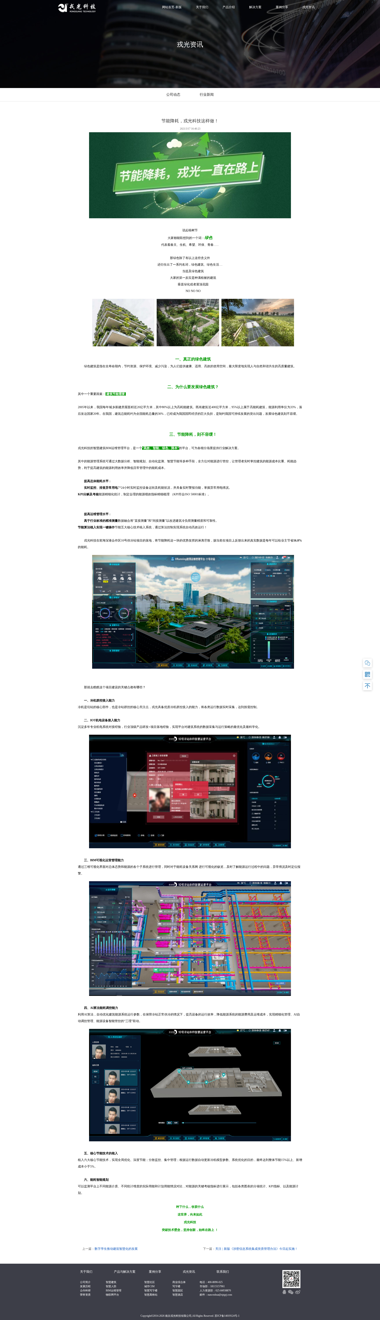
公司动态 (173, 94)
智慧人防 (111, 1286)
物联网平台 (112, 1294)
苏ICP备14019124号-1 (227, 1315)
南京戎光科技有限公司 (178, 1315)
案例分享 (282, 7)
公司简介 (85, 1282)
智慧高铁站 (150, 1294)
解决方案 (255, 7)
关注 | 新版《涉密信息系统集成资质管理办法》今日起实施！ (256, 1248)
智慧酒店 (177, 1294)
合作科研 (85, 1290)
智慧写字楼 (150, 1290)
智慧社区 (149, 1282)
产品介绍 (229, 7)
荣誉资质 (85, 1294)
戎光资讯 (308, 7)
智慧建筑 (111, 1282)
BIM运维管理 (113, 1290)
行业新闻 (207, 94)
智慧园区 (177, 1290)
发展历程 (85, 1286)
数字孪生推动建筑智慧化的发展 (116, 1248)
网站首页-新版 (172, 7)
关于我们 (202, 7)
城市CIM (149, 1286)
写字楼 (176, 1286)
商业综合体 (179, 1282)
